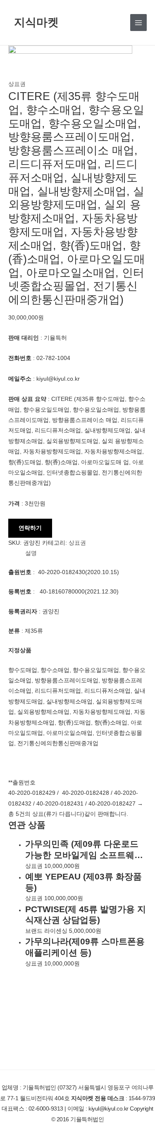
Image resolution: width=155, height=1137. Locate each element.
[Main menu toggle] (138, 22)
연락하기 (30, 528)
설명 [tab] (31, 553)
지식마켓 (36, 22)
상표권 (17, 84)
